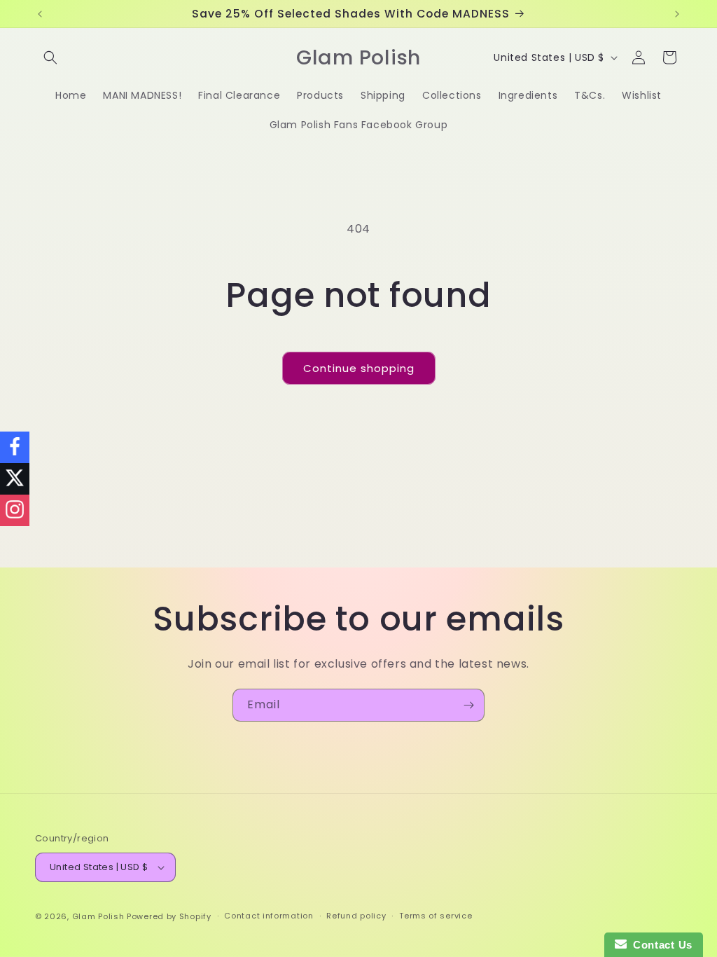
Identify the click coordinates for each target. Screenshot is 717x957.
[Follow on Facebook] (14, 447)
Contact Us (659, 945)
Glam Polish (98, 916)
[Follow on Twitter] (14, 479)
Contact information (268, 915)
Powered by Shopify (169, 916)
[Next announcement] (677, 14)
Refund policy (356, 915)
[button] (50, 57)
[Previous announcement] (40, 14)
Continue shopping (359, 368)
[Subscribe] (468, 705)
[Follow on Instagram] (14, 510)
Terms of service (435, 915)
